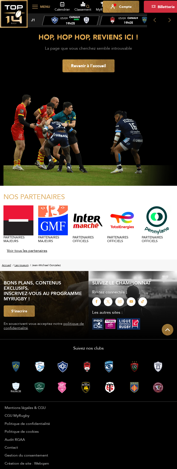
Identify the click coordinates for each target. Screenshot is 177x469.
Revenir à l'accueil (88, 65)
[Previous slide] (154, 20)
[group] (71, 20)
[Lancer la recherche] (88, 6)
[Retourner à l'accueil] (14, 16)
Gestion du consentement (26, 455)
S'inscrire (19, 311)
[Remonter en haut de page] (167, 329)
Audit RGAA (15, 439)
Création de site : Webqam (27, 463)
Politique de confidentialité (27, 423)
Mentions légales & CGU (25, 407)
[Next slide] (169, 20)
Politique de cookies (22, 431)
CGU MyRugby (17, 415)
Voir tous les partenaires (27, 250)
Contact (11, 447)
